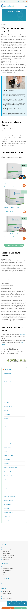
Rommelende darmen (8, 520)
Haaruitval (6, 410)
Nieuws (4, 583)
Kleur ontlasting (7, 430)
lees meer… (22, 334)
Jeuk (5, 422)
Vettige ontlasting (7, 504)
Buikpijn (5, 377)
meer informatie (9, 185)
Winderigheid (6, 508)
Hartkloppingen (7, 414)
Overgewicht (6, 463)
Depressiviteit (6, 394)
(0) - (23, 1)
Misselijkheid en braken (8, 455)
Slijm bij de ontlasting (8, 475)
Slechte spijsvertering (8, 471)
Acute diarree (6, 402)
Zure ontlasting (7, 516)
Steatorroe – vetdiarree (8, 500)
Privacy (4, 572)
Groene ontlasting (7, 439)
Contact (4, 574)
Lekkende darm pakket (7, 549)
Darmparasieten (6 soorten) (10, 181)
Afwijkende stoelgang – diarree (11, 207)
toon (6, 24)
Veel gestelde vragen (7, 570)
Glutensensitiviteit (6, 553)
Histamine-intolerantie (7, 557)
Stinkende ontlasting (8, 479)
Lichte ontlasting (7, 443)
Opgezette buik (7, 459)
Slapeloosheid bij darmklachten (10, 467)
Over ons (4, 582)
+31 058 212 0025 (7, 596)
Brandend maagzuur (8, 373)
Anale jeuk (6, 426)
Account (4, 566)
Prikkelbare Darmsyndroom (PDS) (10, 547)
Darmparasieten (6, 551)
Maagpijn (5, 451)
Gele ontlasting (7, 435)
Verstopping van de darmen (9, 496)
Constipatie (6, 386)
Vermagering (6, 488)
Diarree (5, 398)
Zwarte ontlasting (7, 447)
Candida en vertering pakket (8, 555)
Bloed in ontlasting (8, 381)
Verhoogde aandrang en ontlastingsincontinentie (14, 484)
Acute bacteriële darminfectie (11, 234)
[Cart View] (26, 1)
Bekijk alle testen (6, 559)
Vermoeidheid (6, 492)
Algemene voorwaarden (8, 568)
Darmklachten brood (8, 390)
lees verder (15, 355)
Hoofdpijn (6, 418)
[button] (26, 6)
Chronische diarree (8, 406)
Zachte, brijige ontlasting (9, 512)
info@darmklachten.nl (7, 598)
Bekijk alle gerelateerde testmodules (15, 245)
